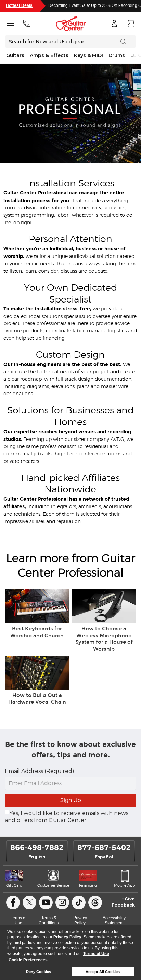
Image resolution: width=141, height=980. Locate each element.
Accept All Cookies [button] (103, 972)
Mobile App (124, 885)
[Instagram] (62, 902)
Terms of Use (96, 953)
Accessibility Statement (114, 920)
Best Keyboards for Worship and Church (37, 632)
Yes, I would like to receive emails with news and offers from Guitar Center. (66, 817)
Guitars (15, 55)
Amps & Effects (49, 55)
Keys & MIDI (88, 55)
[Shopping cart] (130, 23)
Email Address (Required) (39, 771)
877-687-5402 (104, 847)
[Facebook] (13, 902)
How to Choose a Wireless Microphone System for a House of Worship (104, 639)
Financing (88, 885)
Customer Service (53, 885)
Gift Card (14, 885)
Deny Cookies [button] (38, 972)
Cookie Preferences (28, 960)
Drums (116, 55)
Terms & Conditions (49, 920)
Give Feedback (123, 902)
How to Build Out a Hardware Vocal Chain (37, 698)
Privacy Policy (67, 937)
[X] (29, 902)
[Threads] (95, 902)
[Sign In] (114, 23)
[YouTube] (46, 902)
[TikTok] (79, 902)
